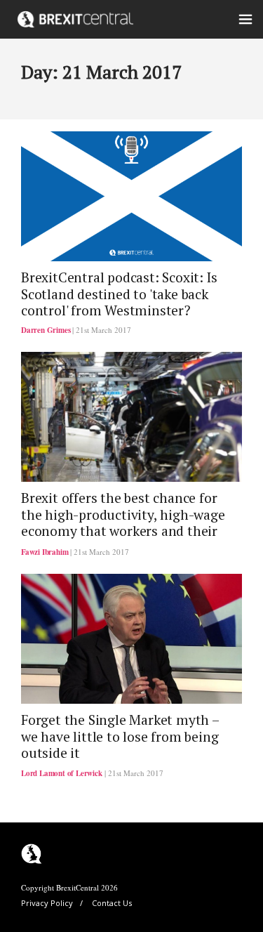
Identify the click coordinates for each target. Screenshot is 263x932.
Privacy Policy (47, 903)
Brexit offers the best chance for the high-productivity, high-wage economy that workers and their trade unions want (123, 522)
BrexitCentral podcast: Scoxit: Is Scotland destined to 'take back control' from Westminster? (119, 294)
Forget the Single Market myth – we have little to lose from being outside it (120, 736)
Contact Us (112, 903)
